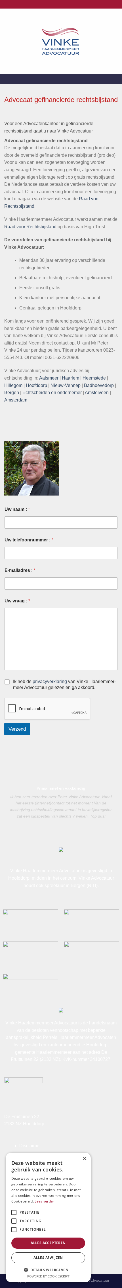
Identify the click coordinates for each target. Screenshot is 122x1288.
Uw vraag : (17, 600)
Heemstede (94, 378)
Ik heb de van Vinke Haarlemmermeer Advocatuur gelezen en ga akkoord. (64, 684)
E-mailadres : (20, 570)
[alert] (48, 1217)
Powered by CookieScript (48, 1276)
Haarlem (70, 378)
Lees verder (44, 1201)
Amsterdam (15, 400)
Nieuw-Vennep (66, 385)
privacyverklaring (50, 681)
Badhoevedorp (99, 385)
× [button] (84, 1159)
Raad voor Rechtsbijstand (30, 226)
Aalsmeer (49, 378)
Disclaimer (30, 1145)
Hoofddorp (36, 385)
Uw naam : (17, 509)
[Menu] (114, 41)
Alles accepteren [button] (48, 1242)
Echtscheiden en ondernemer (52, 392)
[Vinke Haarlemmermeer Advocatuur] (60, 41)
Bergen (11, 392)
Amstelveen (97, 392)
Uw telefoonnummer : (29, 539)
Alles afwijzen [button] (48, 1257)
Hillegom (13, 385)
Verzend (17, 729)
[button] (48, 1270)
